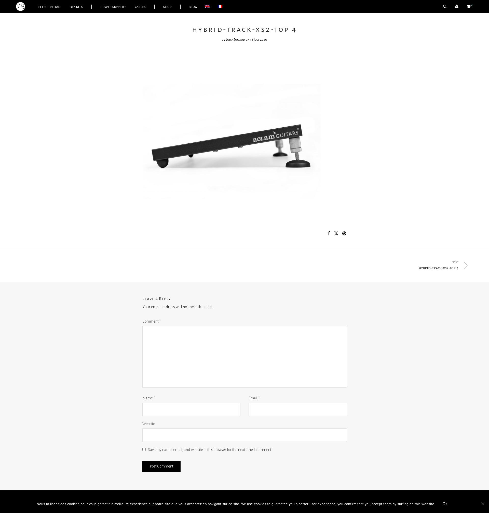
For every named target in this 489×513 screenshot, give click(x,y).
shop (167, 7)
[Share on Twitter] (336, 233)
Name (148, 398)
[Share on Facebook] (329, 233)
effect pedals (49, 7)
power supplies (113, 7)
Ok (445, 503)
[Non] (482, 503)
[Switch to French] (220, 7)
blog (193, 7)
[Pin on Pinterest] (344, 233)
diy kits (76, 7)
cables (140, 7)
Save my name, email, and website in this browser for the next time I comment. (210, 450)
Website (148, 424)
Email (254, 398)
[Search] (445, 6)
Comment (151, 321)
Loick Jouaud (235, 39)
